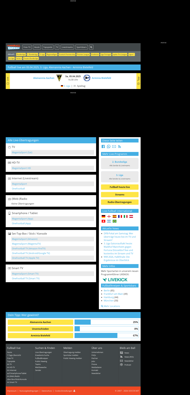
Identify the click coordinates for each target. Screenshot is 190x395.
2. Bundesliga (32, 54)
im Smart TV (12, 382)
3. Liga (42, 54)
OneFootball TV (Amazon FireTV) (28, 248)
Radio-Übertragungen (120, 202)
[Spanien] (114, 216)
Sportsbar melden (70, 355)
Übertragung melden (72, 352)
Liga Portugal (106, 54)
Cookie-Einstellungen (63, 391)
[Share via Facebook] (103, 147)
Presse (94, 364)
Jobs (93, 361)
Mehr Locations (111, 306)
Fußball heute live (120, 187)
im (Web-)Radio (13, 376)
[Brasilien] (114, 221)
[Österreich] (131, 216)
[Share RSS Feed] (119, 147)
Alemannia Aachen (40, 322)
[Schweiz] (103, 221)
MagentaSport (19, 183)
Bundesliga (21, 54)
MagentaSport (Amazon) (24, 239)
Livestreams (67, 47)
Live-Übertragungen (43, 352)
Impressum (12, 391)
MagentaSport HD (21, 168)
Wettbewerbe (40, 367)
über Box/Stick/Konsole (17, 379)
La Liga (11, 58)
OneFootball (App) (21, 223)
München (109, 300)
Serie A (19, 58)
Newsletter (96, 373)
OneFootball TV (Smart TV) (26, 278)
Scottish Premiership (67, 54)
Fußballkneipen (41, 358)
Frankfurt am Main (113, 293)
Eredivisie (95, 54)
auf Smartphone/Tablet (16, 373)
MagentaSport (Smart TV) (25, 273)
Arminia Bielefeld (40, 335)
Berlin (107, 290)
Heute (37, 47)
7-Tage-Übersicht (14, 355)
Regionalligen (52, 54)
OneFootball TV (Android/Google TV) (31, 253)
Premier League (83, 54)
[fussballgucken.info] (14, 47)
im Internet (11, 370)
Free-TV (27, 47)
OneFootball (18, 188)
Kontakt (95, 370)
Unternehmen (97, 352)
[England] (109, 216)
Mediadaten (97, 367)
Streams (119, 194)
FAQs (94, 355)
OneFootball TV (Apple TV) (25, 257)
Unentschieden (40, 328)
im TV (9, 364)
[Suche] (91, 47)
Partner (95, 358)
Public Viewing (41, 361)
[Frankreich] (120, 216)
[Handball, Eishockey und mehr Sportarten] (115, 279)
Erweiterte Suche (42, 355)
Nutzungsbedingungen (29, 391)
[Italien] (126, 216)
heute (9, 352)
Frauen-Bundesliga (31, 58)
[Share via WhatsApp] (108, 147)
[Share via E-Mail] (114, 147)
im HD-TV (11, 367)
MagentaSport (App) (22, 218)
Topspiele (47, 47)
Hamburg (109, 297)
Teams (38, 364)
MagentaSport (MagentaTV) (26, 243)
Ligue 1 (131, 54)
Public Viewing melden (72, 358)
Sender (38, 370)
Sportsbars (82, 47)
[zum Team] (58, 77)
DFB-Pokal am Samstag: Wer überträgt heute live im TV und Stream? (120, 237)
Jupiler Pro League (120, 54)
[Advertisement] (73, 22)
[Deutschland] (103, 216)
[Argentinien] (109, 221)
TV (57, 47)
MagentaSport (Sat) (22, 152)
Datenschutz (47, 391)
